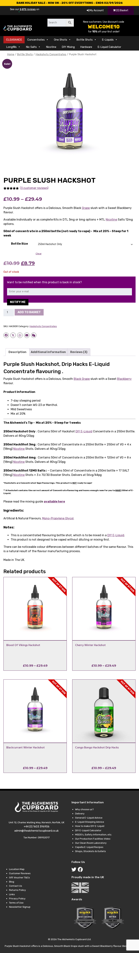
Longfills (11, 47)
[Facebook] (81, 870)
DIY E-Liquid (83, 431)
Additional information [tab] (48, 352)
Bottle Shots (84, 39)
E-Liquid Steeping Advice (89, 821)
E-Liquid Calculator (109, 47)
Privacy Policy (17, 898)
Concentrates (36, 39)
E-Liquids (108, 39)
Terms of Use (16, 902)
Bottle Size (19, 243)
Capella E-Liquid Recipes (89, 847)
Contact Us (15, 885)
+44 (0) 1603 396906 (36, 826)
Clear (39, 253)
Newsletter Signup (19, 906)
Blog (11, 881)
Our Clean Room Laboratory (91, 842)
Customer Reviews (20, 873)
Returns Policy (17, 889)
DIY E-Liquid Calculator (88, 830)
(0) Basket (121, 10)
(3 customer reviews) (34, 188)
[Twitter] (74, 870)
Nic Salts (31, 47)
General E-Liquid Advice (88, 817)
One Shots (60, 39)
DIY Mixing (68, 47)
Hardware (86, 47)
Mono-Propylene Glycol (57, 518)
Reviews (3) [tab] (78, 352)
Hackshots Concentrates (50, 54)
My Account (96, 10)
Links (12, 894)
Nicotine (51, 47)
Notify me (18, 302)
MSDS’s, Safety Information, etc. (93, 834)
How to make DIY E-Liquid (89, 826)
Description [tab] (17, 352)
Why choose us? (84, 809)
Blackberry (124, 379)
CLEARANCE (14, 39)
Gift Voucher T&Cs (19, 877)
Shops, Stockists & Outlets (90, 851)
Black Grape (82, 379)
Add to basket (29, 312)
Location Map (16, 869)
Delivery (80, 813)
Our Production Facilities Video (92, 838)
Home (10, 54)
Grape (86, 208)
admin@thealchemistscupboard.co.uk (36, 830)
